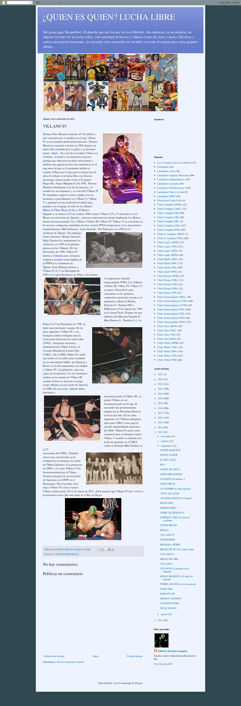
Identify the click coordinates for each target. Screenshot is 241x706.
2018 (161, 408)
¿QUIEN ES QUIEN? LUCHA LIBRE (109, 16)
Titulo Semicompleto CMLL (171, 297)
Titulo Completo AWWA (169, 204)
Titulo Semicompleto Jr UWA (172, 301)
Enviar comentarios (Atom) (71, 662)
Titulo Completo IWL (168, 221)
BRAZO (164, 530)
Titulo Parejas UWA (167, 284)
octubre (165, 441)
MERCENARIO (168, 507)
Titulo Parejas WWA (167, 288)
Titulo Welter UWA (167, 355)
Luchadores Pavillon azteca (170, 187)
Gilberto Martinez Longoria (172, 651)
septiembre (166, 445)
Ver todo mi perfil (163, 663)
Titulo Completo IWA (168, 213)
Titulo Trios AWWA (167, 326)
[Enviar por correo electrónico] (99, 549)
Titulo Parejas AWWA (168, 276)
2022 (161, 388)
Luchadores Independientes (66, 553)
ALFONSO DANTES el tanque (176, 498)
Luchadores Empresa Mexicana (172, 175)
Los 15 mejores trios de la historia (174, 162)
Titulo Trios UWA (166, 334)
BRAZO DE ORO (169, 559)
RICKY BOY (166, 503)
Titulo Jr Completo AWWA (170, 234)
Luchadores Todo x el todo (170, 192)
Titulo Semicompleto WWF (171, 322)
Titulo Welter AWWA (168, 343)
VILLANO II (167, 554)
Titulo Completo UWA (168, 225)
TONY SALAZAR (169, 493)
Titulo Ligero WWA (167, 250)
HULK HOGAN (168, 608)
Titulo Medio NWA (167, 263)
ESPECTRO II (167, 483)
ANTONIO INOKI (169, 603)
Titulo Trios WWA (166, 338)
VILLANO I (166, 563)
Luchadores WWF (166, 196)
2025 (161, 374)
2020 (161, 398)
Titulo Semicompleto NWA (171, 309)
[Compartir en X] (106, 549)
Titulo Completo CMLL (169, 208)
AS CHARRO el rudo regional (175, 488)
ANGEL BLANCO (169, 469)
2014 (161, 427)
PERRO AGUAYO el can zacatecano (178, 584)
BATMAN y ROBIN (170, 544)
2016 (161, 417)
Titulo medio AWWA (167, 255)
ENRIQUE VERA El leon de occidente (174, 519)
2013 (161, 432)
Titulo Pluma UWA (167, 292)
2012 (161, 620)
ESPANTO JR (167, 593)
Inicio (96, 656)
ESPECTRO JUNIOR (171, 474)
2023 (161, 384)
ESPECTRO (166, 589)
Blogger (139, 683)
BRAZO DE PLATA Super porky (177, 549)
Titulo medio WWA (167, 271)
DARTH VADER (168, 454)
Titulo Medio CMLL (167, 259)
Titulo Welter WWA (167, 359)
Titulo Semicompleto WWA (171, 318)
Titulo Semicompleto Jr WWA (172, 305)
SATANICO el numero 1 (172, 479)
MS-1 (163, 464)
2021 (161, 393)
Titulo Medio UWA (167, 267)
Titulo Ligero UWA (167, 246)
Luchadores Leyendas (168, 183)
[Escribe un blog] (102, 549)
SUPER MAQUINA (170, 450)
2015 (161, 422)
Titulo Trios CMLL (167, 330)
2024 (161, 379)
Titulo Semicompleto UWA (171, 313)
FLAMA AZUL (168, 459)
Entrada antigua (135, 656)
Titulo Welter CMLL (167, 347)
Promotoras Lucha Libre (169, 200)
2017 (161, 413)
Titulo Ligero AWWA (168, 242)
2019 (161, 403)
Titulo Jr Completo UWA (169, 238)
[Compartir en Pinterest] (112, 549)
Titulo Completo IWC (168, 217)
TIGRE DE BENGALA (172, 512)
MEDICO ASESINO (170, 598)
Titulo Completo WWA (168, 229)
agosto (164, 614)
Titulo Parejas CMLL (168, 280)
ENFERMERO (167, 539)
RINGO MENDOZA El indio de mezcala (176, 578)
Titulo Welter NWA (167, 351)
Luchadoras (163, 166)
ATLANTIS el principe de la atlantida (174, 570)
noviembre (166, 436)
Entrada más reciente (54, 656)
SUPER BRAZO (168, 525)
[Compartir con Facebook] (109, 549)
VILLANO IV (167, 534)
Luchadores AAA (166, 171)
